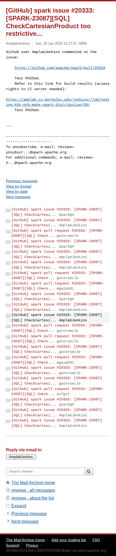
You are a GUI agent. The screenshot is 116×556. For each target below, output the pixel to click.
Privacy (32, 545)
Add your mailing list (69, 540)
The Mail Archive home (33, 482)
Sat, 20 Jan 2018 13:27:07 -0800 (61, 43)
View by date (17, 191)
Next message (18, 197)
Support (12, 545)
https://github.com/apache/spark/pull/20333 (60, 68)
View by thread (18, 186)
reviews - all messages (33, 490)
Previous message (21, 181)
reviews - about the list (32, 498)
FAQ (96, 540)
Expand (18, 506)
